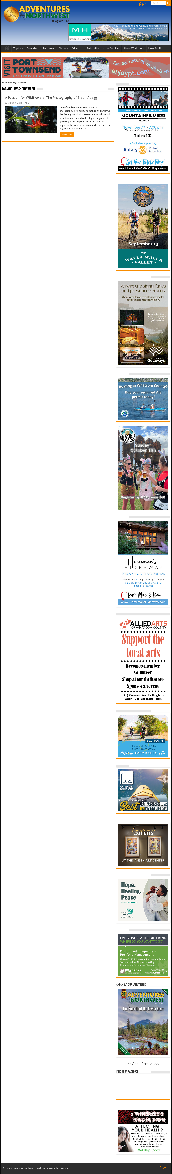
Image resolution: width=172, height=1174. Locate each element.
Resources (49, 48)
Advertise (77, 48)
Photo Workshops (134, 48)
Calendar (32, 48)
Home (7, 48)
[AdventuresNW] (37, 14)
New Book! (154, 48)
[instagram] (144, 5)
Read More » (67, 134)
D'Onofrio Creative (58, 1168)
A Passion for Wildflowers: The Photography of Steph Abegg (51, 97)
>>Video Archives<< (143, 1064)
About (62, 48)
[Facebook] (139, 5)
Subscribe (93, 48)
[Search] (168, 3)
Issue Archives (111, 48)
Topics (17, 48)
